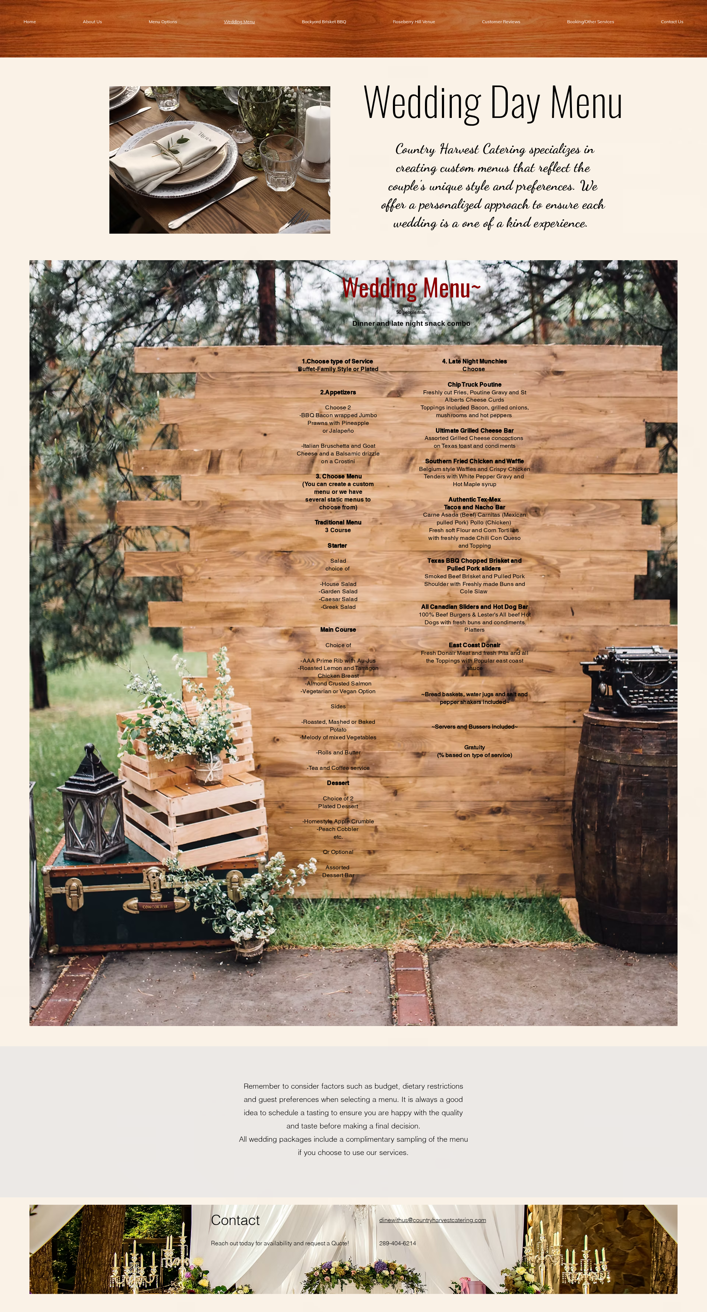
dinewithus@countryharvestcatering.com (432, 1220)
